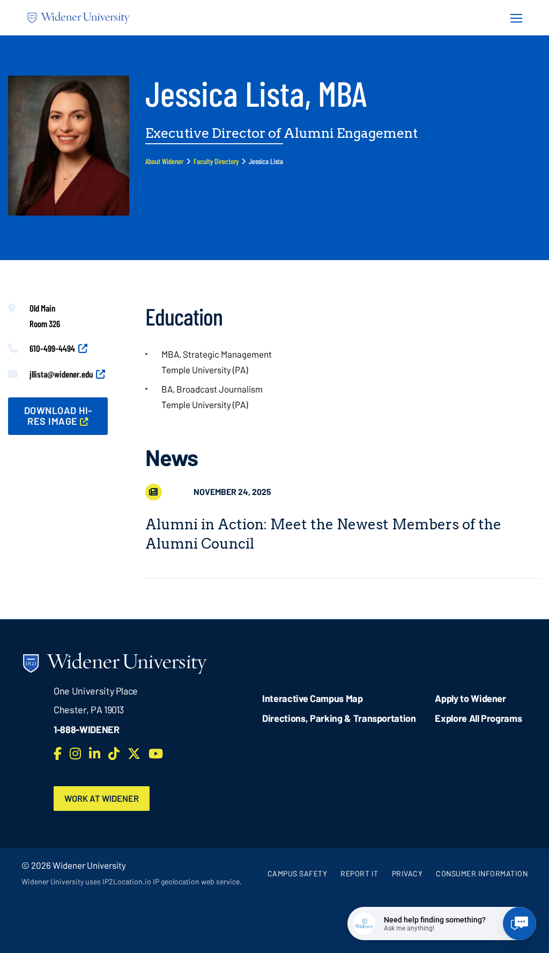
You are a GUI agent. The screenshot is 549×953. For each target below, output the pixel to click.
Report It (359, 873)
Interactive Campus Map (312, 698)
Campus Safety (298, 873)
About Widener (164, 161)
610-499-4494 (52, 348)
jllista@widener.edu (61, 373)
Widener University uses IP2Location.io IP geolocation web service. (131, 881)
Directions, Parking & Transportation (339, 718)
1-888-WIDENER (87, 729)
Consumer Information (482, 873)
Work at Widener (101, 798)
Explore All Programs (478, 718)
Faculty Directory (216, 161)
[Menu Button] (513, 17)
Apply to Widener (470, 698)
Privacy (407, 873)
